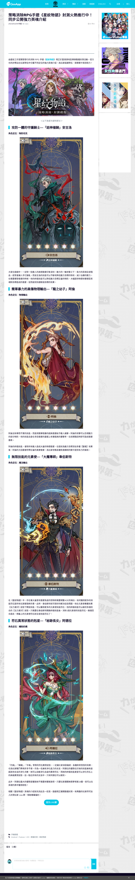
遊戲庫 (91, 4)
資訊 (64, 4)
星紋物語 (50, 59)
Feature (22, 837)
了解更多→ (86, 878)
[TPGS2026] (55, 4)
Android (14, 837)
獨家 (74, 4)
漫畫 (84, 4)
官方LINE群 (51, 802)
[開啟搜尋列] (110, 4)
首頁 (47, 4)
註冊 (118, 4)
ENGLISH (101, 4)
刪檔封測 (34, 837)
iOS (27, 837)
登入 (128, 4)
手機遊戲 (14, 834)
